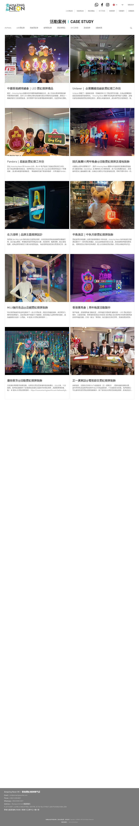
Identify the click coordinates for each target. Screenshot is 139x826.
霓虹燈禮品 (61, 28)
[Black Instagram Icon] (107, 5)
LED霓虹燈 (21, 28)
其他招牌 (87, 28)
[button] (131, 28)
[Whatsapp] (96, 5)
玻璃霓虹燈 (48, 28)
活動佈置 (99, 28)
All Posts (8, 28)
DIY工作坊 (74, 28)
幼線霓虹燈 (34, 28)
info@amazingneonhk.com (18, 795)
